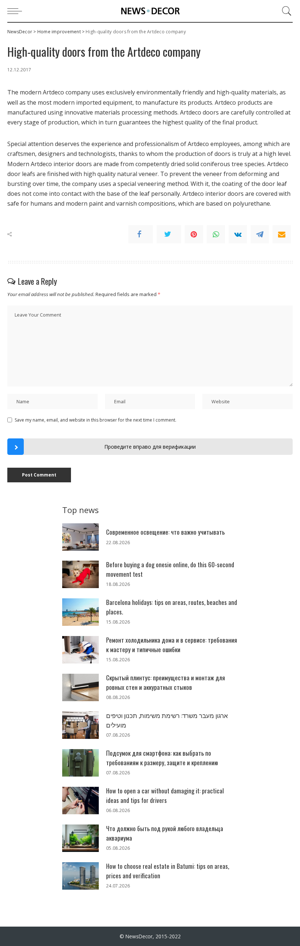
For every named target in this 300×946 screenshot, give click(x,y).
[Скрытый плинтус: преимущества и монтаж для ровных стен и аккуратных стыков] (80, 687)
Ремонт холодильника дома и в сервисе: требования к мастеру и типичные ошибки (171, 644)
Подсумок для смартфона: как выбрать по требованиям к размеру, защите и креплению (162, 757)
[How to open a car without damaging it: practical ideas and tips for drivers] (80, 800)
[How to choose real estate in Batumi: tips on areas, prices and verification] (80, 876)
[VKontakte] (238, 234)
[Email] (282, 234)
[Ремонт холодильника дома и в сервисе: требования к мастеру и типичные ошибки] (80, 649)
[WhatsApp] (216, 234)
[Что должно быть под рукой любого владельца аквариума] (80, 838)
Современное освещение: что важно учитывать (165, 531)
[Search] (285, 11)
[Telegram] (260, 234)
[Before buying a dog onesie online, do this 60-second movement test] (80, 574)
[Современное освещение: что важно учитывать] (80, 537)
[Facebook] (140, 234)
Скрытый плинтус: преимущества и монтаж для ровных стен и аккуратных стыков (165, 682)
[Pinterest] (194, 234)
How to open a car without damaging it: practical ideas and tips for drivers (165, 795)
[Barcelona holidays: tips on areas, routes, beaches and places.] (80, 612)
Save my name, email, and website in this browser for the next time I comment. (95, 420)
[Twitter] (169, 234)
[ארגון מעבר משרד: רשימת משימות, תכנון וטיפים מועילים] (80, 725)
